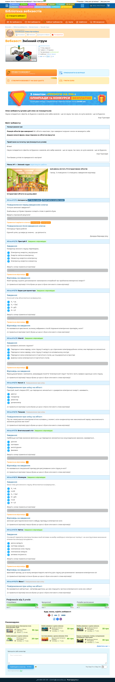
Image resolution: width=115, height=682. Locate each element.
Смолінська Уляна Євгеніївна (27, 32)
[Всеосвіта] (6, 5)
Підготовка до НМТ (39, 1)
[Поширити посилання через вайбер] (60, 619)
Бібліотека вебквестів (20, 27)
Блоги (13, 1)
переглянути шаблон (38, 165)
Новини (7, 1)
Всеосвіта (8, 27)
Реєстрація (101, 5)
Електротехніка (33, 27)
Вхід (94, 5)
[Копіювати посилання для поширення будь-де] (54, 619)
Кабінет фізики (51, 54)
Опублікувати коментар (21, 667)
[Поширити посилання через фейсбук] (57, 619)
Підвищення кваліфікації (24, 1)
